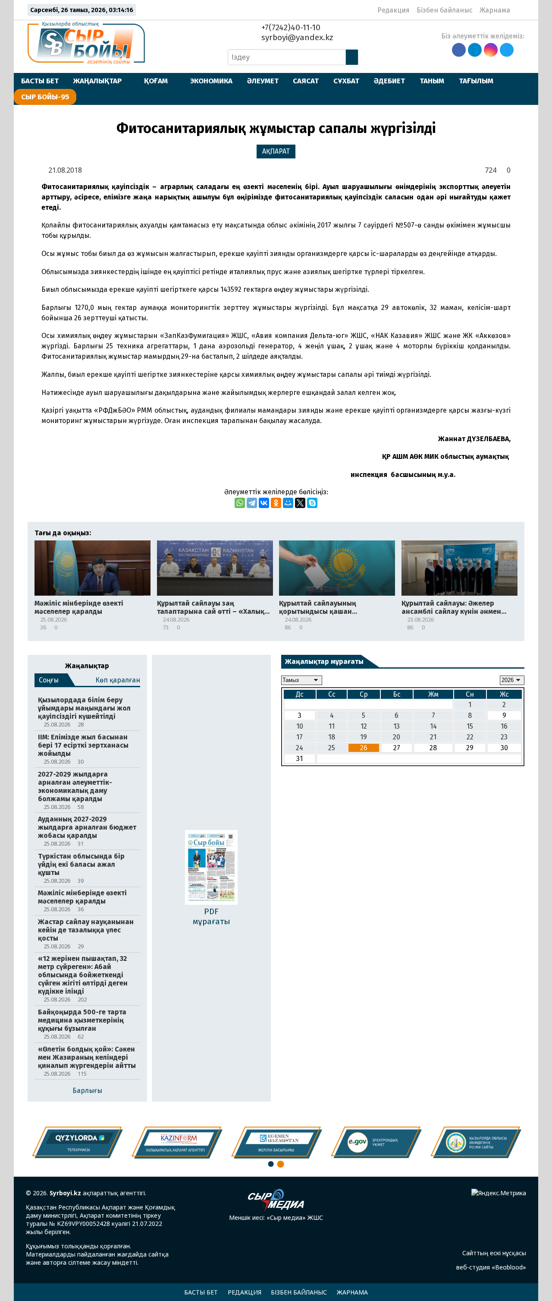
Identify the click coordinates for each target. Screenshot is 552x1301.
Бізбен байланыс (445, 10)
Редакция (393, 10)
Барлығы (87, 1090)
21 (433, 737)
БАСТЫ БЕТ (40, 80)
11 (332, 726)
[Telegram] (252, 503)
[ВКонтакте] (264, 503)
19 (363, 737)
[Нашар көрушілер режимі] (519, 9)
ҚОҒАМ (156, 80)
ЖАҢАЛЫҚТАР (97, 80)
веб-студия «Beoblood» (491, 1267)
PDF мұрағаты (211, 916)
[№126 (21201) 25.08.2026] (211, 868)
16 (504, 726)
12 (364, 726)
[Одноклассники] (276, 503)
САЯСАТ (306, 80)
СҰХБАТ (346, 80)
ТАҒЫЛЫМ (476, 80)
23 (504, 737)
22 (470, 737)
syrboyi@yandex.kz (296, 37)
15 (470, 726)
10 (299, 726)
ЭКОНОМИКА (211, 80)
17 (299, 737)
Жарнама (495, 10)
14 (433, 726)
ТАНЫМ (432, 80)
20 (396, 737)
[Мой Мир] (288, 503)
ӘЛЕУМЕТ (263, 80)
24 (299, 748)
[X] (300, 503)
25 (331, 748)
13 (396, 726)
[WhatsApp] (240, 503)
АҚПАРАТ (276, 151)
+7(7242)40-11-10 (289, 27)
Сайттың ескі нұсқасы (494, 1253)
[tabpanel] (476, 1142)
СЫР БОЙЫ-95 (45, 96)
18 (331, 737)
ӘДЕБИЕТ (389, 80)
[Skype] (312, 503)
